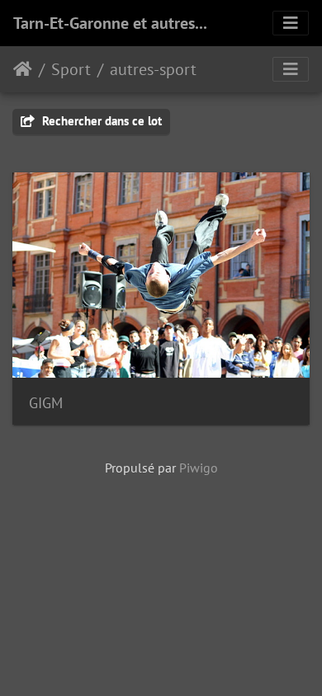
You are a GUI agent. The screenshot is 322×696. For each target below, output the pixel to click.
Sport (71, 69)
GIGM (46, 402)
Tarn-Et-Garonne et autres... (110, 23)
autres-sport (153, 69)
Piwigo (198, 467)
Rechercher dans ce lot (100, 121)
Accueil (22, 69)
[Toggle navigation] (290, 23)
